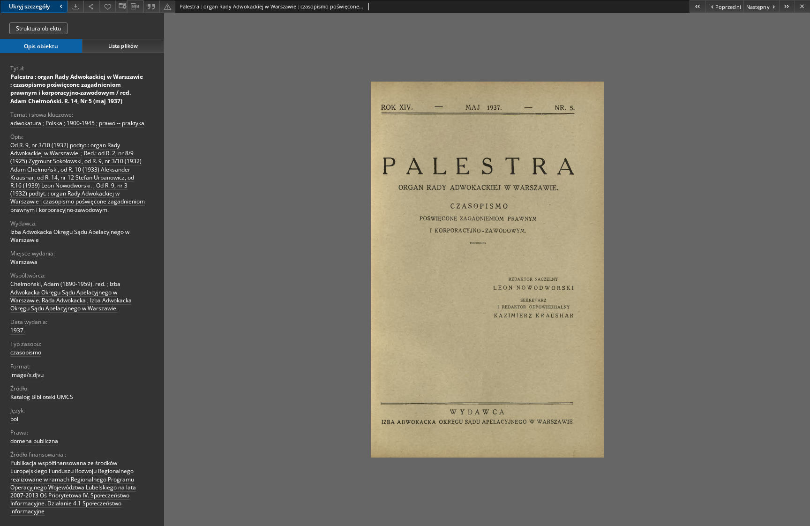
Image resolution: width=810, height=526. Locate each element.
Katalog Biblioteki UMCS (41, 397)
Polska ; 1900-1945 (70, 123)
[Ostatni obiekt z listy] (787, 6)
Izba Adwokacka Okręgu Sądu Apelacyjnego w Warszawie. (71, 304)
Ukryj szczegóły (29, 6)
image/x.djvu (27, 375)
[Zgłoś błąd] (167, 6)
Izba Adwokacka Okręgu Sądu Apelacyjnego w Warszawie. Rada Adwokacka (65, 292)
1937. (17, 330)
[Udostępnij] (91, 6)
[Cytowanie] (151, 6)
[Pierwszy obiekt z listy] (697, 6)
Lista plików (123, 45)
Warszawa (24, 262)
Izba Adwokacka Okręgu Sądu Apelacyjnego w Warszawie (69, 236)
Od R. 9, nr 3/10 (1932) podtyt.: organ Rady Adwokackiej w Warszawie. (65, 149)
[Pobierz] (75, 6)
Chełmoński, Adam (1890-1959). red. (57, 284)
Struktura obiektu (38, 28)
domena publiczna (34, 441)
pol (14, 419)
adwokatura (25, 123)
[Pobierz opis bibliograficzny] (135, 6)
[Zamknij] (802, 6)
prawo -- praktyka (121, 123)
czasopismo (25, 352)
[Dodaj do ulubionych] (108, 6)
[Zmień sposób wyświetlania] (121, 6)
